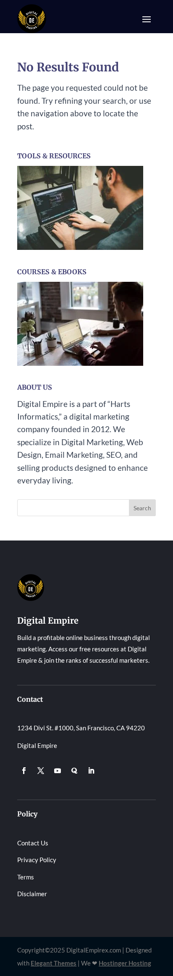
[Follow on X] (40, 770)
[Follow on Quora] (74, 770)
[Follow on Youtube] (57, 770)
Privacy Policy (36, 859)
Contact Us (32, 843)
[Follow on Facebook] (24, 770)
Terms (25, 877)
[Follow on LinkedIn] (91, 770)
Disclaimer (32, 893)
